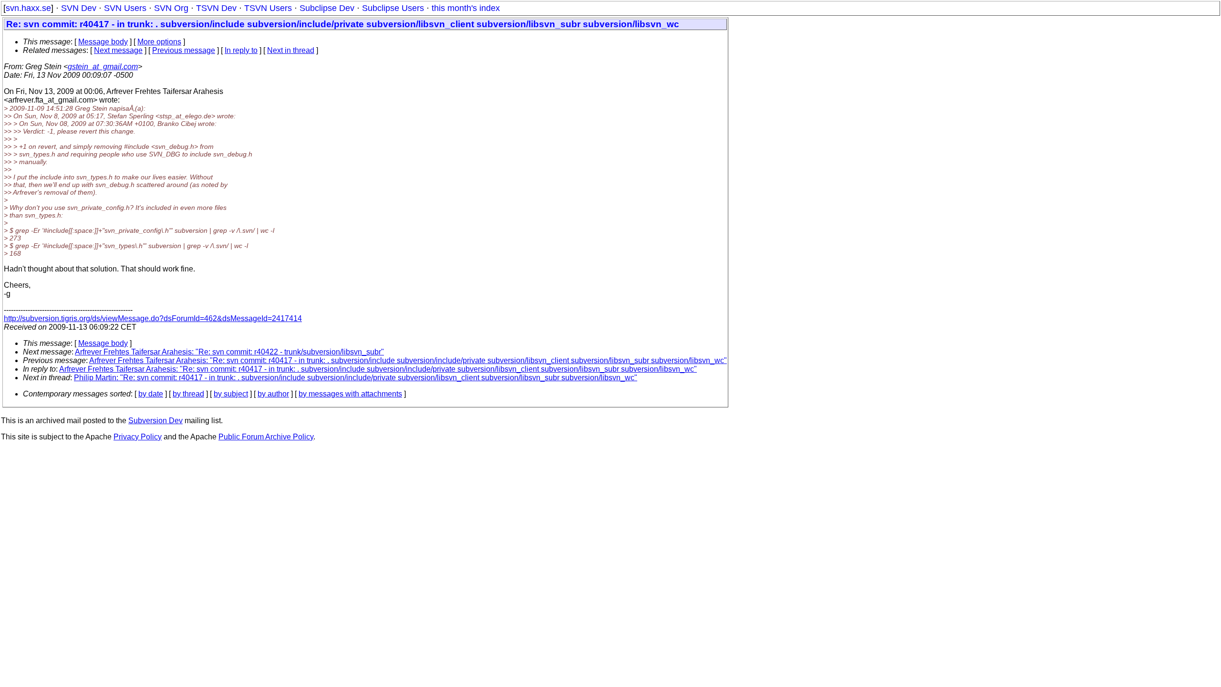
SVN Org (171, 8)
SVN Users (125, 8)
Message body (103, 42)
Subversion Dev (155, 420)
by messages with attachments (350, 394)
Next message (118, 50)
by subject (231, 394)
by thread (188, 394)
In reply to (241, 50)
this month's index (466, 8)
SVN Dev (78, 8)
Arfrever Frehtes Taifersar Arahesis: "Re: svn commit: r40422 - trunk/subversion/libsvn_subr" (229, 352)
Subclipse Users (393, 8)
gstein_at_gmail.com (103, 66)
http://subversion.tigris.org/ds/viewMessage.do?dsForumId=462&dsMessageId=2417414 (153, 318)
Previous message (183, 50)
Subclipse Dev (327, 8)
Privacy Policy (138, 437)
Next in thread (290, 50)
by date (150, 394)
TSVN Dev (216, 8)
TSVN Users (268, 8)
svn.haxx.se (28, 8)
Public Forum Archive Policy (265, 437)
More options (159, 42)
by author (273, 394)
